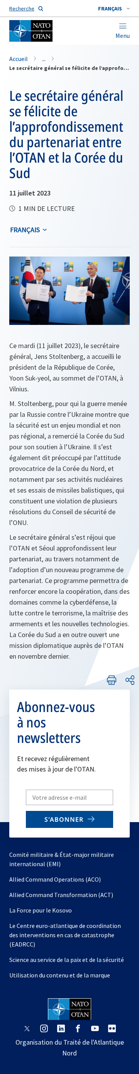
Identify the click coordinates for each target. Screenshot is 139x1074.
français (25, 229)
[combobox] (114, 8)
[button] (114, 8)
